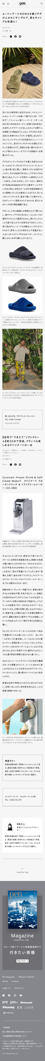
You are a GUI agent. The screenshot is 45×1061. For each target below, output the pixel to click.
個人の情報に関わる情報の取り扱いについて (17, 1032)
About (5, 981)
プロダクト (31, 450)
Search (17, 988)
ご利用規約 (6, 1027)
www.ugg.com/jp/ (12, 423)
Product (5, 450)
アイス (40, 450)
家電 (24, 450)
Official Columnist (26, 977)
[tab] (3, 4)
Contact (15, 981)
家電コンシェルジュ (11, 452)
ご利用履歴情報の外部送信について (14, 1036)
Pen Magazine (8, 977)
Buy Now (21, 961)
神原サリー (16, 450)
